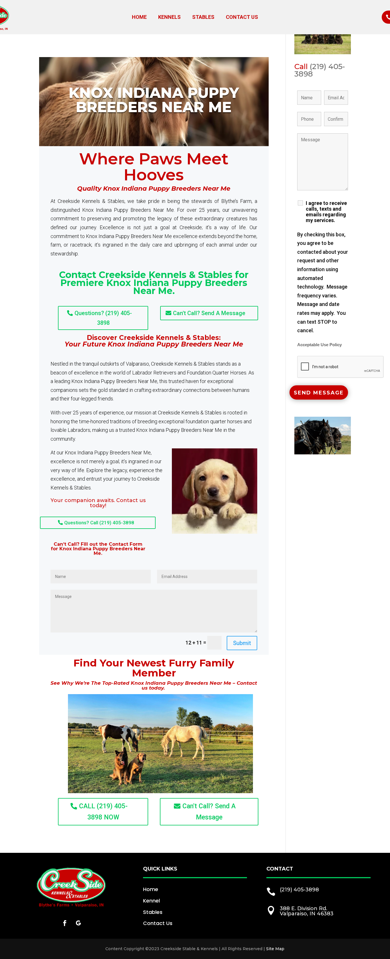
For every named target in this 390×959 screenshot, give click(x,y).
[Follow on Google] (78, 923)
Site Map (275, 948)
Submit (242, 643)
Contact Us (242, 17)
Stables (203, 17)
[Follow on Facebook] (65, 923)
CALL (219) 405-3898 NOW (103, 811)
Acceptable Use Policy (319, 344)
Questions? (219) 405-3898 (103, 318)
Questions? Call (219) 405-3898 (99, 522)
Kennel (151, 900)
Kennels (169, 17)
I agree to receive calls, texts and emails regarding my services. (326, 211)
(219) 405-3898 (319, 70)
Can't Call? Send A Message (209, 313)
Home (139, 17)
